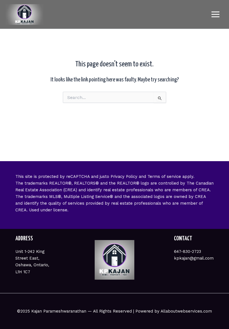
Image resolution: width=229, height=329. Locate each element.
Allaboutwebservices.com (186, 311)
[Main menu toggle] (215, 14)
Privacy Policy (124, 176)
